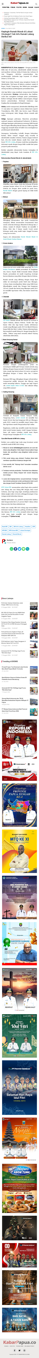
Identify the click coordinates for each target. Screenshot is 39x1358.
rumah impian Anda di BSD (14, 386)
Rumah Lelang (6, 534)
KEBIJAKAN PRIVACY (29, 1346)
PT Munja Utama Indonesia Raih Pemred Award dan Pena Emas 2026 (14, 710)
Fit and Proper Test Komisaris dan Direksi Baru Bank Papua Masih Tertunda (15, 668)
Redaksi (10, 540)
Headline (27, 527)
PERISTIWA (5, 7)
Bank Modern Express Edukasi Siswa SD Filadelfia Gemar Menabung (14, 678)
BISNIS (25, 7)
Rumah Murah (7, 191)
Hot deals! (6, 320)
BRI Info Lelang (10, 142)
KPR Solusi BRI (6, 487)
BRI (11, 527)
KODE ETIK (12, 1346)
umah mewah (20, 418)
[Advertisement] (19, 573)
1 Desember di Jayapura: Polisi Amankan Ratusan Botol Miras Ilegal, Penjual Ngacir (19, 23)
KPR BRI (4, 530)
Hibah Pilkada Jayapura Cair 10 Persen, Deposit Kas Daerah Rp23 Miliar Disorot (19, 20)
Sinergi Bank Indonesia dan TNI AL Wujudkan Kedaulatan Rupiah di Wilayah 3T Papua (15, 700)
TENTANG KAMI (19, 1346)
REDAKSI (6, 1346)
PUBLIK (13, 7)
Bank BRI (4, 527)
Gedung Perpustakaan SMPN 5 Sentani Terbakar (16, 18)
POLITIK (18, 7)
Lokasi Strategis (25, 530)
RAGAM (30, 7)
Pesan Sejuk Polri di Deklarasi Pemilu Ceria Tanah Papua (18, 16)
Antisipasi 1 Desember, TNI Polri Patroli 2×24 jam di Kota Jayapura (18, 13)
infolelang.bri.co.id (20, 448)
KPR (34, 527)
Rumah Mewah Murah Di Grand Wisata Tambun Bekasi (20, 238)
